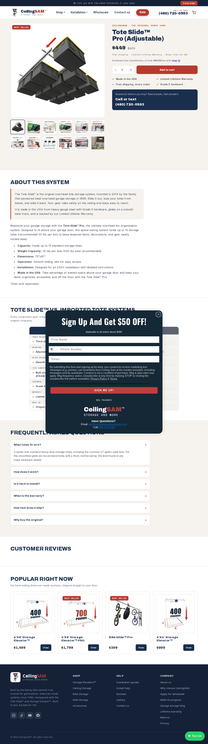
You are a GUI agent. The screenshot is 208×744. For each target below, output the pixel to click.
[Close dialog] (158, 314)
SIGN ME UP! (104, 390)
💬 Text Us (195, 736)
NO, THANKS (104, 400)
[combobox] (54, 349)
